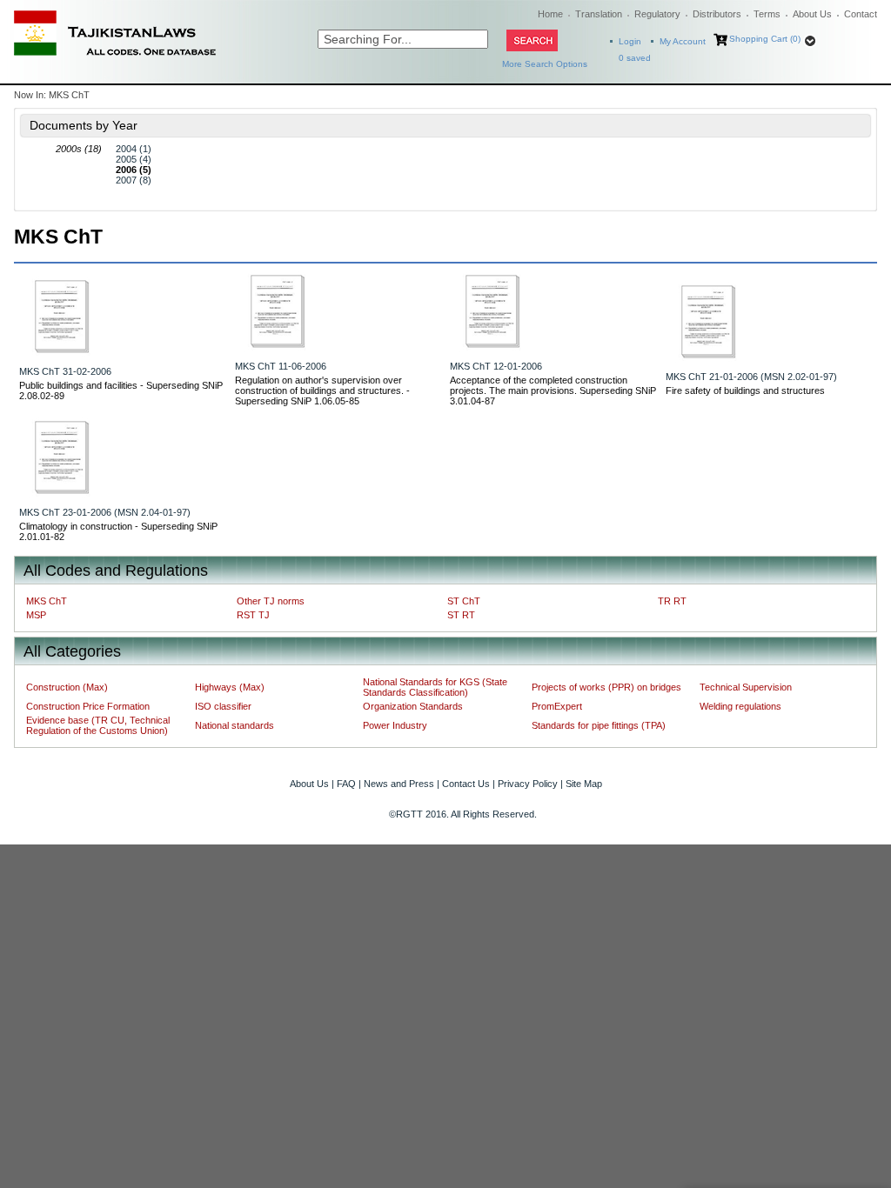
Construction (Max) (67, 687)
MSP (36, 615)
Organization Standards (413, 706)
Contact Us (466, 783)
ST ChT (463, 601)
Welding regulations (740, 706)
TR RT (672, 601)
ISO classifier (223, 706)
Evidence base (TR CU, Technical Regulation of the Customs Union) (98, 725)
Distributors (717, 14)
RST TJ (253, 615)
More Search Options (544, 64)
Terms (767, 14)
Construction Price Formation (88, 706)
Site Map (584, 783)
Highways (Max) (230, 687)
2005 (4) (133, 159)
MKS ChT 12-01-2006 (496, 366)
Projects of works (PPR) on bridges (606, 687)
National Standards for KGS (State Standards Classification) (435, 687)
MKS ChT (46, 601)
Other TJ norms (271, 601)
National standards (234, 725)
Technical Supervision (746, 687)
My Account (683, 41)
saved (635, 58)
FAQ (346, 783)
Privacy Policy (528, 783)
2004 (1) (133, 148)
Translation (598, 14)
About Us (812, 14)
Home (550, 14)
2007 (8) (133, 180)
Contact (860, 14)
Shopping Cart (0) (765, 38)
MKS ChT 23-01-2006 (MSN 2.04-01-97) (105, 512)
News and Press (399, 783)
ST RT (461, 615)
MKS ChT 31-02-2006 (65, 371)
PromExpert (557, 706)
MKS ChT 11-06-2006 (280, 366)
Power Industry (395, 725)
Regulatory (657, 14)
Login (630, 41)
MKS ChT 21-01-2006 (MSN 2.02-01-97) (751, 376)
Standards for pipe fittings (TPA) (599, 725)
